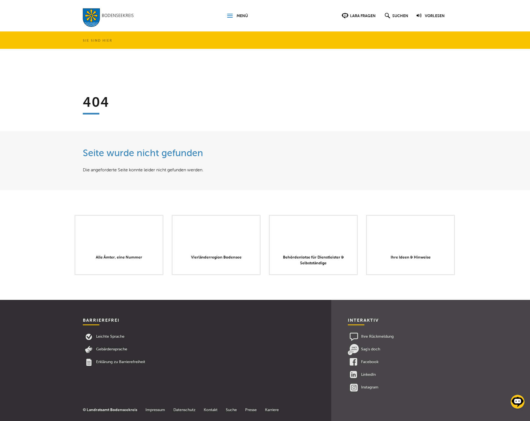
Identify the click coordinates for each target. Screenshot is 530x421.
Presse (251, 410)
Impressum (155, 410)
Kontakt (211, 410)
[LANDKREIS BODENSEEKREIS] (108, 18)
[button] (395, 18)
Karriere (272, 410)
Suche (231, 410)
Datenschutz (184, 410)
